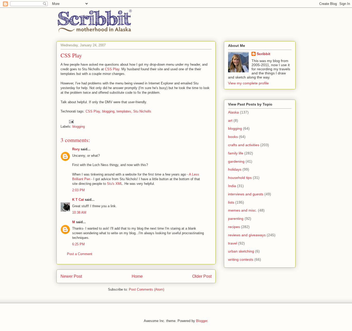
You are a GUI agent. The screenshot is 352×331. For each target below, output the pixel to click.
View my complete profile (248, 83)
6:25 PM (78, 244)
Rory (76, 149)
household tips (240, 178)
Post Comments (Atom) (146, 289)
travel (232, 243)
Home (137, 276)
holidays (234, 169)
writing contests (240, 259)
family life (235, 153)
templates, (124, 111)
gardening (236, 161)
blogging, (108, 111)
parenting (236, 218)
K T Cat (78, 200)
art (230, 120)
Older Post (202, 276)
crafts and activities (243, 145)
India (232, 186)
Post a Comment (79, 254)
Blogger (201, 321)
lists (231, 202)
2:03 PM (78, 190)
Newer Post (71, 276)
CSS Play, (93, 111)
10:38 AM (79, 212)
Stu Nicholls (142, 111)
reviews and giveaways (247, 235)
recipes (234, 227)
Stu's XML (114, 184)
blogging (78, 126)
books (233, 137)
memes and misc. (242, 210)
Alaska (233, 112)
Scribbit (263, 54)
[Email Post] (71, 121)
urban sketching (241, 251)
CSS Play (112, 69)
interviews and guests (245, 194)
